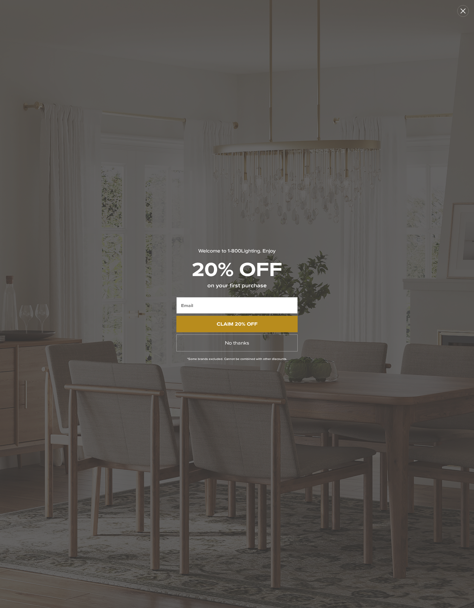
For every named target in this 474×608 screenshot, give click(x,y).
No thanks (237, 342)
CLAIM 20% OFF (237, 324)
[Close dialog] (463, 10)
